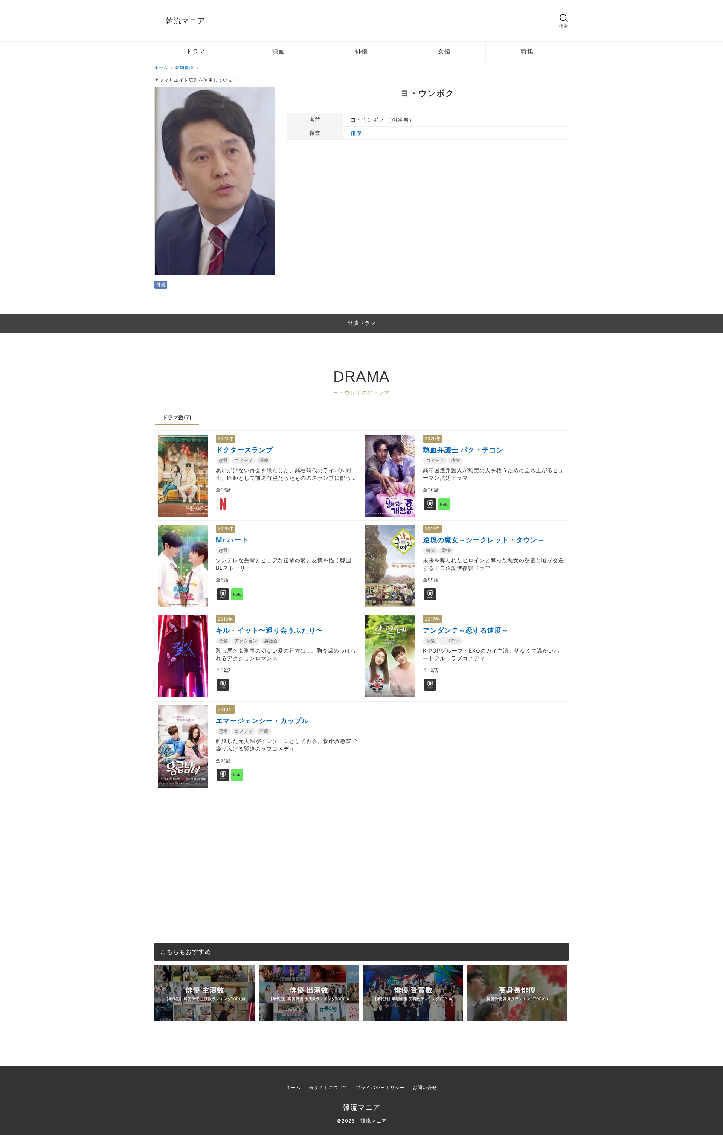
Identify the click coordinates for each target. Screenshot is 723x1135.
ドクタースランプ (244, 450)
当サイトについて (328, 1087)
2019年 (432, 528)
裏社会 (271, 641)
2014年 (225, 709)
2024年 (225, 438)
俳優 (361, 51)
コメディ (244, 460)
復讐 (430, 550)
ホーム (293, 1087)
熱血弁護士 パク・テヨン (463, 450)
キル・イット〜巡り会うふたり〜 (269, 630)
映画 (278, 51)
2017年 (432, 619)
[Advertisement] (361, 844)
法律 (455, 460)
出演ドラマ (362, 323)
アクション (246, 641)
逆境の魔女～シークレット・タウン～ (484, 540)
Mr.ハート (232, 540)
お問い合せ (425, 1087)
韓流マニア (185, 20)
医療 (263, 460)
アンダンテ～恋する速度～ (466, 630)
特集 (527, 51)
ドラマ (195, 51)
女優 (444, 51)
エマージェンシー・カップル (262, 721)
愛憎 (446, 550)
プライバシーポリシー (380, 1087)
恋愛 (223, 460)
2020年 (433, 438)
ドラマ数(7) (177, 417)
